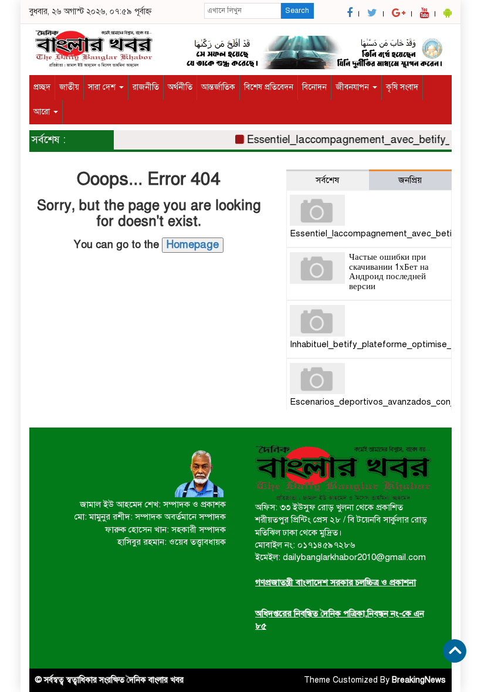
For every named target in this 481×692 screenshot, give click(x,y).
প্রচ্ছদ (41, 87)
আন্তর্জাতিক (218, 87)
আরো (42, 112)
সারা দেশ (103, 87)
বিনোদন (314, 87)
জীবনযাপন (353, 87)
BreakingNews (419, 680)
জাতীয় (69, 87)
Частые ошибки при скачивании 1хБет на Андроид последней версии (389, 271)
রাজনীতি (146, 87)
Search (297, 10)
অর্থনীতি (180, 87)
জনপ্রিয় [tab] (410, 180)
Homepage (193, 244)
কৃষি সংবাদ (402, 87)
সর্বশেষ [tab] (327, 180)
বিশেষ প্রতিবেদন (268, 87)
